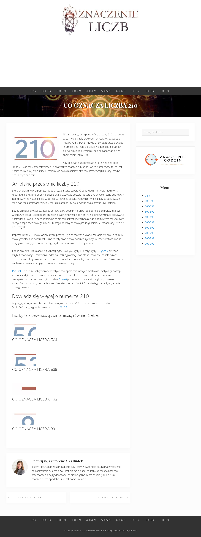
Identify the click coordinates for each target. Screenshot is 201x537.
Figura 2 (103, 251)
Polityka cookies (93, 530)
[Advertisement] (100, 63)
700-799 (149, 233)
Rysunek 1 (17, 271)
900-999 (149, 243)
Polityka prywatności (128, 530)
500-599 (149, 222)
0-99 (147, 195)
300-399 (149, 211)
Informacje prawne (109, 530)
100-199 (149, 201)
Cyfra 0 (63, 279)
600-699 (149, 227)
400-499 (149, 217)
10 (65, 307)
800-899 (149, 238)
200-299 (149, 206)
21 (61, 307)
